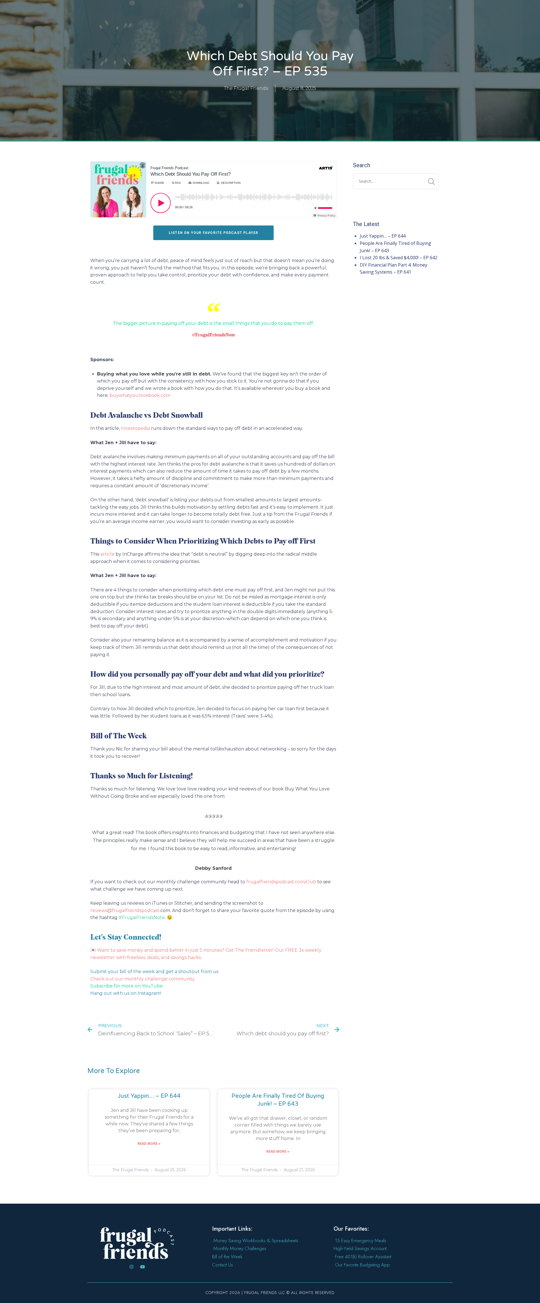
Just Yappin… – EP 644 (149, 1096)
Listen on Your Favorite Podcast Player (213, 233)
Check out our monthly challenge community (142, 979)
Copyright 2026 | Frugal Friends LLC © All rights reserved (270, 1292)
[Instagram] (131, 1267)
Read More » (149, 1143)
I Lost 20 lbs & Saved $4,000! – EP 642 (398, 257)
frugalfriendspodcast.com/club (281, 881)
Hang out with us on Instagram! (125, 993)
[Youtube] (142, 1267)
